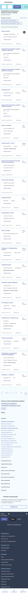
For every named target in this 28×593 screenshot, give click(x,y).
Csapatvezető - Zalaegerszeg (10, 318)
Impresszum (4, 538)
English (19, 519)
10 (21, 392)
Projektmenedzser (6, 448)
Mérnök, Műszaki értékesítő (9, 442)
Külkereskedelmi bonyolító (8, 440)
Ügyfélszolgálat (5, 548)
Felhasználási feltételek (7, 559)
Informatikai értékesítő (7, 430)
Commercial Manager (8, 180)
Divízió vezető (6, 31)
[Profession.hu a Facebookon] (16, 514)
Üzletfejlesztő (5, 457)
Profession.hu (8, 2)
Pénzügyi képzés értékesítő (9, 282)
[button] (9, 21)
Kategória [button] (3, 418)
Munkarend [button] (4, 467)
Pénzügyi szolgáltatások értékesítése (11, 446)
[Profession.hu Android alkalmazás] (18, 528)
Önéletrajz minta (5, 587)
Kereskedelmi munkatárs (8, 434)
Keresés (17, 7)
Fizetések (3, 584)
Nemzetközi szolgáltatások (8, 541)
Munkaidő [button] (3, 490)
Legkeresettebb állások (7, 574)
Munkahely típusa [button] (5, 487)
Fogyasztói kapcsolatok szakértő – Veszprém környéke (11, 49)
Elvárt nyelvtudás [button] (5, 473)
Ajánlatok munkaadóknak (8, 536)
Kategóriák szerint (6, 579)
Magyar (13, 519)
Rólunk (4, 519)
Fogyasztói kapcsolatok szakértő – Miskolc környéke (11, 105)
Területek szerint (5, 571)
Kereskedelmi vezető (8, 212)
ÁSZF (2, 557)
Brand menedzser (6, 423)
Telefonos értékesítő (7, 451)
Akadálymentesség (6, 564)
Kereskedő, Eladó (6, 436)
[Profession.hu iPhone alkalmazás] (8, 528)
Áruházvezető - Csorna (8, 143)
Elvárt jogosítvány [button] (5, 483)
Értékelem (14, 507)
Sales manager (6, 230)
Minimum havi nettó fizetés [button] (8, 470)
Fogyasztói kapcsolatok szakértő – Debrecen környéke (11, 70)
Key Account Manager (7, 438)
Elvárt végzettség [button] (5, 480)
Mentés (3, 408)
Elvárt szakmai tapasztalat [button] (7, 477)
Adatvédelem (4, 562)
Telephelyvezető (6, 197)
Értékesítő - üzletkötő (8, 374)
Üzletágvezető (6, 89)
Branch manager (6, 125)
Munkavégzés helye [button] (6, 460)
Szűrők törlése (23, 18)
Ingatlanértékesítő (6, 432)
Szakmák (3, 581)
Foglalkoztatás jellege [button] (6, 464)
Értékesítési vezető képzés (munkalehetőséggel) (9, 354)
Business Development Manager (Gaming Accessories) (11, 161)
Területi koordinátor (7, 338)
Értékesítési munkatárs (8, 426)
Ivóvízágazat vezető (7, 302)
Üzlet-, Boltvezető (6, 455)
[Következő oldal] (26, 394)
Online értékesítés (6, 444)
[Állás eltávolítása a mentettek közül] (25, 44)
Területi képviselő (6, 453)
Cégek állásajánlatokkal (7, 576)
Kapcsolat (3, 550)
